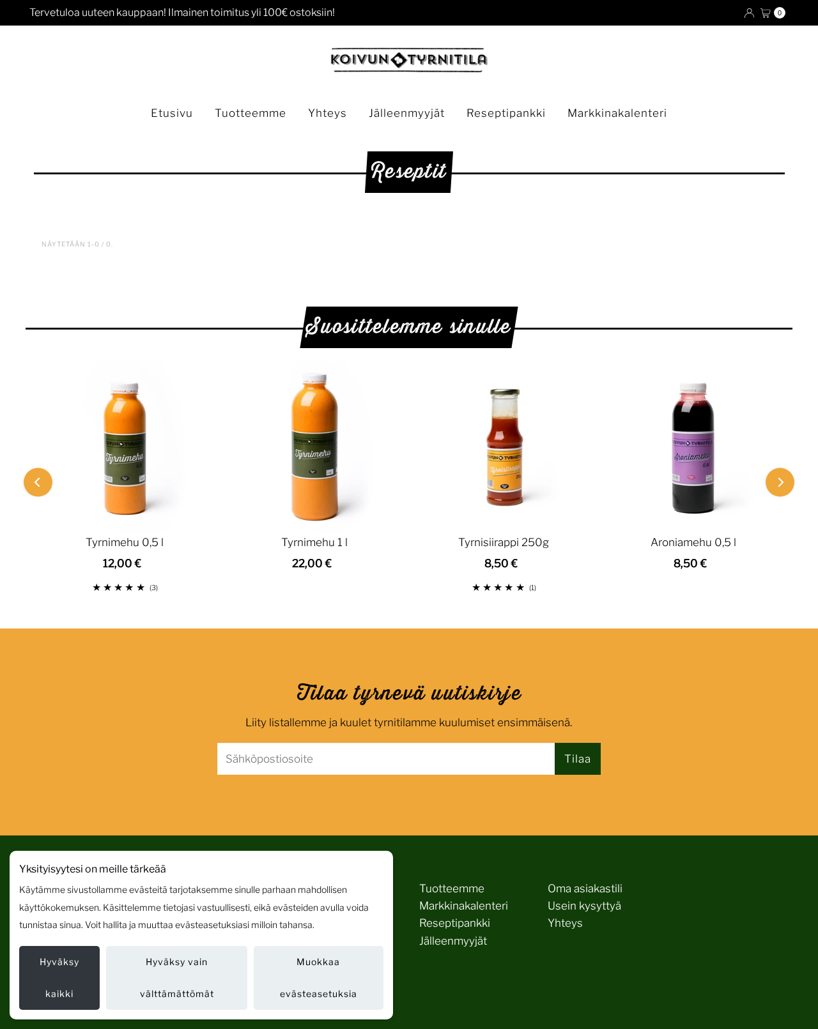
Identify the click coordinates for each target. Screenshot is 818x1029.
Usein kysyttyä (584, 905)
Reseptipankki (506, 113)
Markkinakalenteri (617, 113)
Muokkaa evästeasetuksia (318, 977)
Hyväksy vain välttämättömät (177, 977)
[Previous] (38, 482)
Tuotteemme (250, 113)
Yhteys (327, 113)
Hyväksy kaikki (59, 977)
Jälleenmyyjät (407, 113)
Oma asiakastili (585, 888)
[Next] (780, 482)
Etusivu (172, 113)
